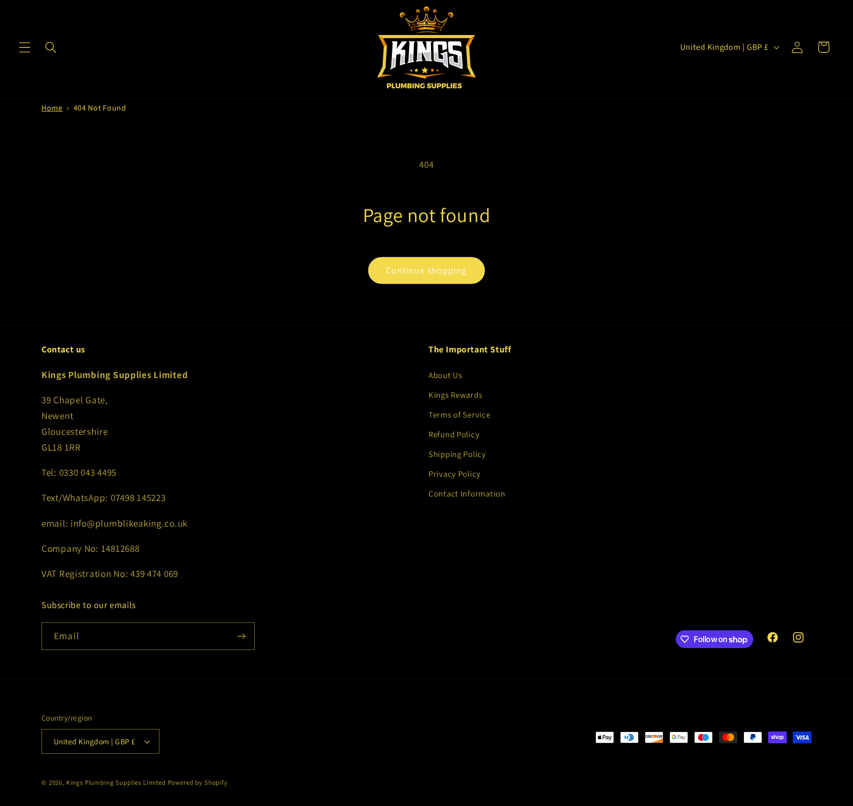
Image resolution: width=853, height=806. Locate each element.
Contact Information (466, 493)
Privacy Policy (454, 473)
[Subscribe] (241, 636)
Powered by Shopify (198, 782)
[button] (25, 47)
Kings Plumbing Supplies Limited (116, 782)
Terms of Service (459, 414)
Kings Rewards (455, 394)
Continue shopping (426, 270)
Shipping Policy (457, 454)
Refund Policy (453, 434)
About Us (445, 375)
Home (52, 108)
